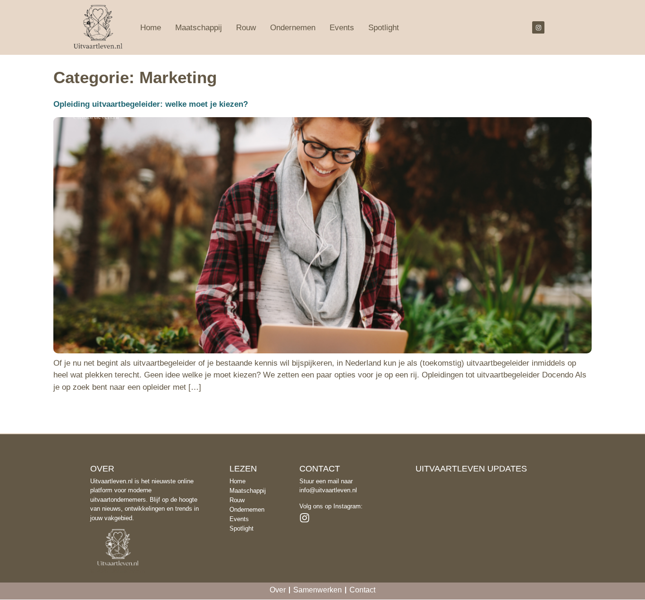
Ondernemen (292, 27)
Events (342, 27)
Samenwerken (317, 590)
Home (150, 27)
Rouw (246, 27)
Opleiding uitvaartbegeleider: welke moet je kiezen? (150, 104)
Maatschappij (198, 27)
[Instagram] (538, 27)
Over (278, 590)
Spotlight (383, 27)
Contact (362, 590)
